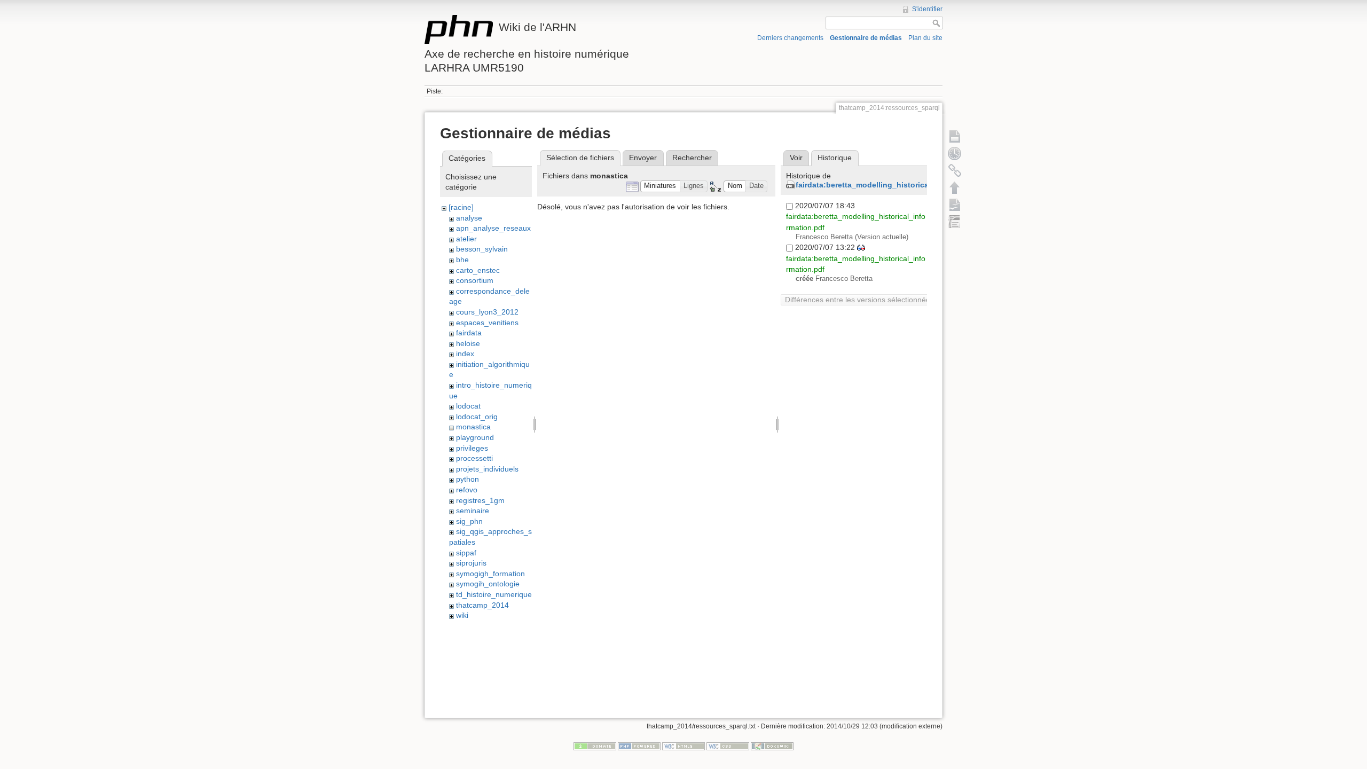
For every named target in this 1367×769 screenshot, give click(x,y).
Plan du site (925, 38)
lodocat (468, 406)
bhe (462, 259)
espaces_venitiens (487, 322)
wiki (462, 615)
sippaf (466, 552)
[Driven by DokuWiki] (772, 746)
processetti (474, 458)
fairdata (469, 332)
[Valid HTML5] (683, 746)
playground (475, 437)
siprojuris (471, 563)
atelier (466, 238)
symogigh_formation (490, 573)
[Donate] (594, 746)
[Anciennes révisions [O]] (954, 153)
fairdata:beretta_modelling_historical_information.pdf (894, 185)
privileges (472, 448)
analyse (469, 218)
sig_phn (469, 521)
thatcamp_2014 (482, 605)
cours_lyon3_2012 (487, 312)
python (467, 479)
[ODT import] (954, 221)
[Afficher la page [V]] (954, 136)
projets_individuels (487, 469)
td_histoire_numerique (494, 594)
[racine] (461, 207)
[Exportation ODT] (954, 204)
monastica (473, 426)
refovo (466, 489)
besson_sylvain (482, 249)
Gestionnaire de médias (866, 38)
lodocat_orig (477, 416)
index (465, 353)
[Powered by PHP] (639, 746)
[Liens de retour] (954, 170)
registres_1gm (480, 500)
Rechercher (692, 157)
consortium (474, 280)
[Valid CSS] (727, 746)
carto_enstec (478, 270)
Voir (796, 157)
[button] (660, 187)
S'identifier (927, 9)
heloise (468, 343)
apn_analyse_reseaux (493, 228)
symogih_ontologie (488, 583)
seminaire (472, 510)
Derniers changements (790, 38)
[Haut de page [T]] (954, 187)
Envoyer (643, 157)
